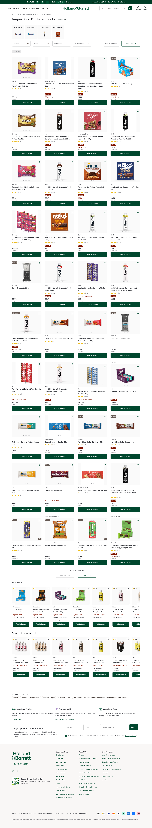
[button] (21, 43)
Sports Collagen (49, 698)
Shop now (69, 2)
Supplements (35, 698)
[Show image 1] (23, 77)
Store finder (112, 2)
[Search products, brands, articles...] (130, 8)
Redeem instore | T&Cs (99, 2)
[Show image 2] (25, 77)
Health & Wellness (30, 8)
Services (45, 8)
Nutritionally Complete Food (84, 698)
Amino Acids (121, 698)
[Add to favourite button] (39, 58)
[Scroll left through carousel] (13, 606)
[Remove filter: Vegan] (14, 51)
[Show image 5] (29, 77)
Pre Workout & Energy (105, 698)
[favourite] (28, 589)
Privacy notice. (130, 736)
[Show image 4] (28, 77)
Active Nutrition (26, 14)
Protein (15, 698)
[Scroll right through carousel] (138, 606)
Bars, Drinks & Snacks (43, 14)
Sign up (133, 727)
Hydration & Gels (64, 698)
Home (14, 14)
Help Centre (122, 2)
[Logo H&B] (76, 9)
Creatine (24, 698)
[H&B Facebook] (17, 771)
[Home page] (76, 8)
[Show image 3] (26, 77)
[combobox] (113, 8)
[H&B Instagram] (13, 771)
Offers (16, 8)
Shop (8, 8)
